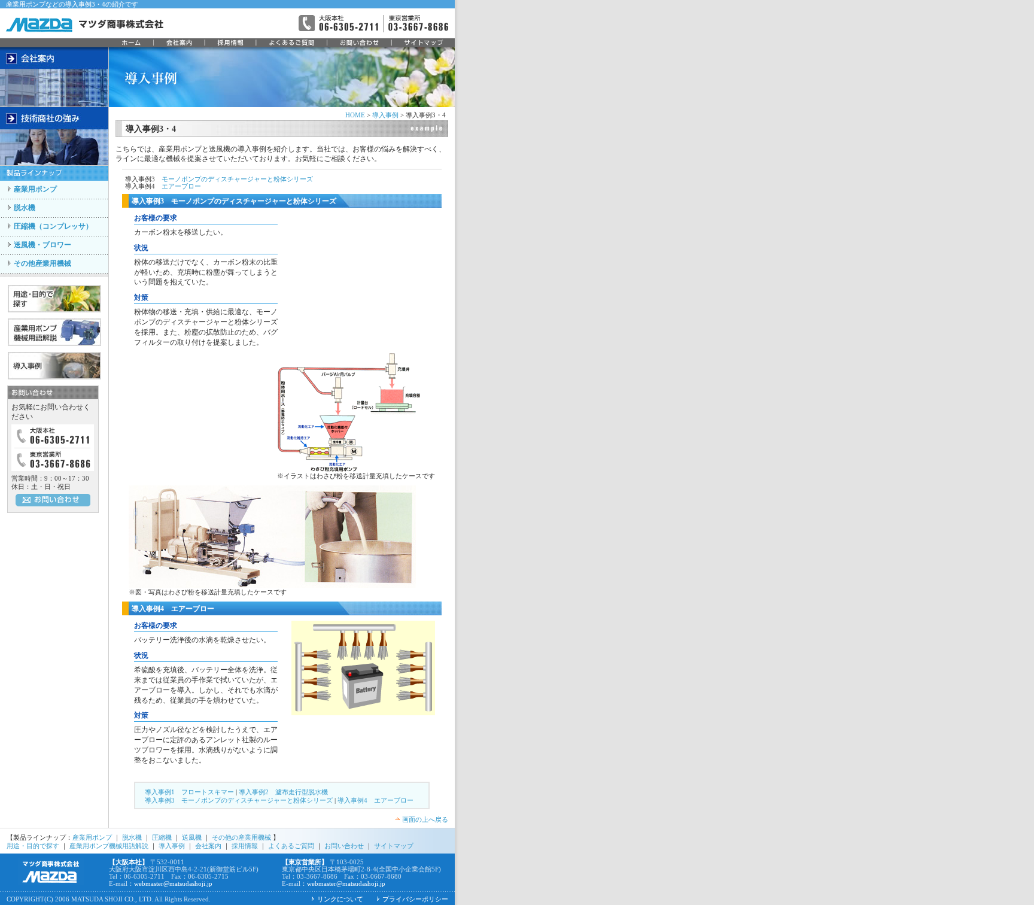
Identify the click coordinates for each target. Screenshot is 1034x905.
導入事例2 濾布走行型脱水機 (283, 791)
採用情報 (245, 845)
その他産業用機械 (42, 263)
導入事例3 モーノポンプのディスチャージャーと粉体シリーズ (239, 800)
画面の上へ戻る (425, 819)
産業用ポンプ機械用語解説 (108, 845)
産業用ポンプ (35, 189)
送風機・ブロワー (42, 245)
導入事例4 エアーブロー (375, 800)
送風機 (191, 837)
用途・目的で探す (33, 845)
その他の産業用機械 (241, 837)
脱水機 (24, 208)
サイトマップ (393, 845)
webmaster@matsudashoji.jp (173, 883)
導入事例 (385, 115)
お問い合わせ (344, 845)
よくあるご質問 (290, 845)
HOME (355, 115)
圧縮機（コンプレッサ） (53, 226)
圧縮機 (162, 837)
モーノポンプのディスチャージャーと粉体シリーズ (237, 179)
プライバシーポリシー (415, 899)
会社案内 (208, 845)
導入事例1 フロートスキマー (189, 791)
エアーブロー (181, 186)
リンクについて (340, 899)
